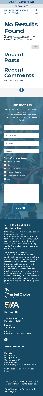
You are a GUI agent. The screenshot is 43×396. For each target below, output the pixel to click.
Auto (10, 179)
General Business (14, 169)
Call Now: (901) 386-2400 (22, 2)
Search (35, 47)
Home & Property (15, 162)
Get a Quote (21, 6)
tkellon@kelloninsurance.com (17, 334)
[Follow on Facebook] (6, 339)
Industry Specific (14, 172)
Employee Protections (16, 175)
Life (9, 165)
